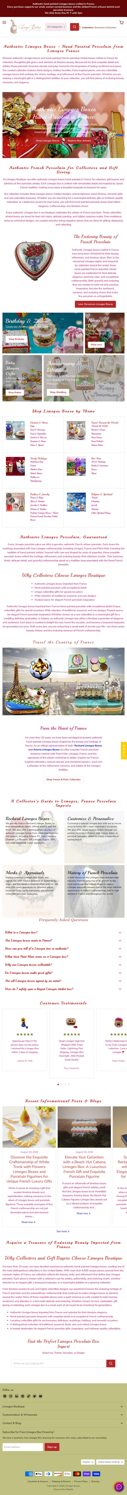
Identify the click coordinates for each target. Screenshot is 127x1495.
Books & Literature (99, 465)
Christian (95, 501)
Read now (28, 1222)
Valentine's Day (36, 461)
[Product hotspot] (33, 663)
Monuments (96, 433)
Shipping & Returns (61, 1481)
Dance (94, 469)
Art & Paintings (98, 461)
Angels (94, 497)
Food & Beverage (37, 429)
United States (97, 445)
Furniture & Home (38, 441)
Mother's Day (36, 469)
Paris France (96, 437)
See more (62, 1231)
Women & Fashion (38, 509)
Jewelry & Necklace (38, 505)
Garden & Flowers (38, 437)
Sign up (52, 1447)
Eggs (32, 426)
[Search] (74, 27)
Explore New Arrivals (79, 140)
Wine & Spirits (36, 445)
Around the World (99, 426)
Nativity (94, 509)
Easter (33, 465)
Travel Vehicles (97, 441)
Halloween (34, 477)
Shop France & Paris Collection (63, 779)
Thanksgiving (35, 480)
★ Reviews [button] (124, 750)
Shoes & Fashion (37, 501)
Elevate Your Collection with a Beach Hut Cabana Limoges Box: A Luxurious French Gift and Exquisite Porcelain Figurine (84, 1167)
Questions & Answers (38, 1481)
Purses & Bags (36, 497)
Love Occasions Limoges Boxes (95, 304)
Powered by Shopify (63, 1489)
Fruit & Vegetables (38, 433)
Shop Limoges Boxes (47, 140)
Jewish (94, 505)
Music (93, 473)
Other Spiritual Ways (100, 512)
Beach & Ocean (98, 429)
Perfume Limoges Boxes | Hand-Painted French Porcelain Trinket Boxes (44, 516)
